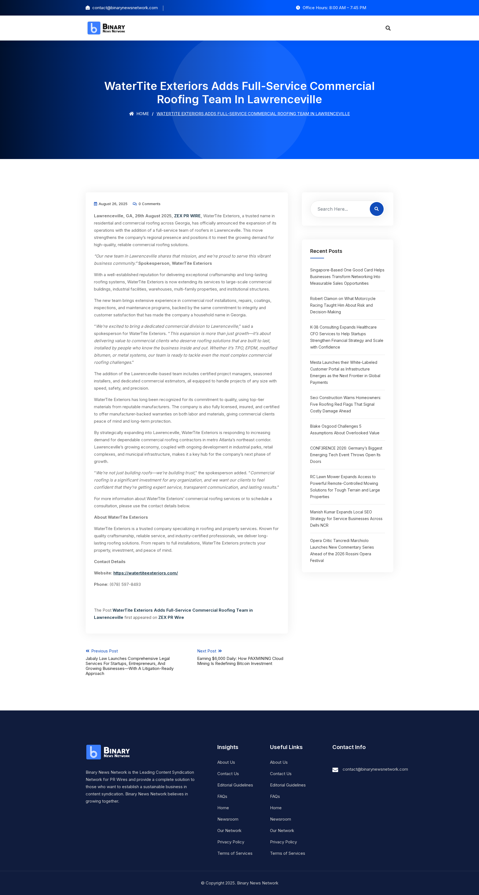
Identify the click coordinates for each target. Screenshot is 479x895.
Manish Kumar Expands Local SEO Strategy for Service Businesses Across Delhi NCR (346, 519)
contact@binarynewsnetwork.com (375, 769)
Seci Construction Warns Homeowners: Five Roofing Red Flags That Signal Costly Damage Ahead (345, 404)
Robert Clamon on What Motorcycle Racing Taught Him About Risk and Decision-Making (343, 305)
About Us (226, 762)
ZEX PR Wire (171, 617)
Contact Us (228, 773)
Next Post (240, 657)
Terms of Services (235, 853)
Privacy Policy (230, 841)
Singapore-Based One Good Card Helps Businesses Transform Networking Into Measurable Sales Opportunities (347, 277)
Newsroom (227, 819)
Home (142, 113)
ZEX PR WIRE (187, 215)
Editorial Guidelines (235, 785)
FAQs (222, 796)
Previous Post (130, 662)
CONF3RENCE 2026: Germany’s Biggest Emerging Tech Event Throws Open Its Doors (346, 455)
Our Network (229, 830)
